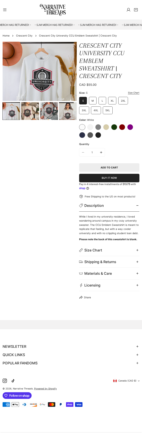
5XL (107, 110)
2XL (123, 100)
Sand (106, 127)
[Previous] (10, 71)
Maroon (122, 127)
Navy (82, 135)
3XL (84, 110)
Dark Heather (90, 135)
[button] (136, 9)
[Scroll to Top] (135, 413)
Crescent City (24, 35)
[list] (40, 71)
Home (6, 35)
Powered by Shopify (45, 388)
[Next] (69, 71)
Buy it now (109, 177)
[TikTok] (13, 381)
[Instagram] (4, 380)
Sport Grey (98, 127)
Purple (130, 127)
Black (98, 135)
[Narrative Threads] (53, 9)
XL (112, 100)
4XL (96, 110)
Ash (90, 127)
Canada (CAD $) (127, 380)
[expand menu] (5, 9)
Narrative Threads (23, 388)
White (82, 127)
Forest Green (114, 127)
